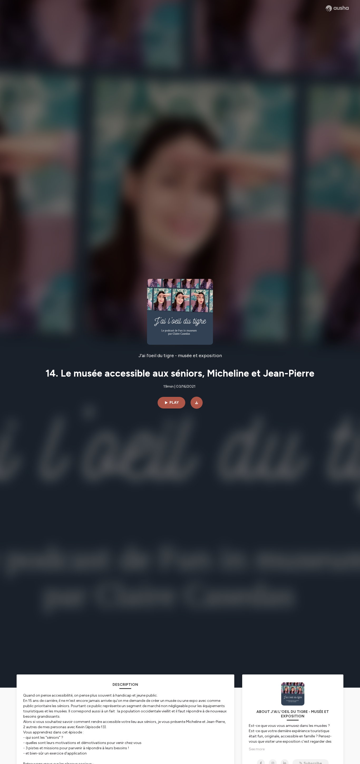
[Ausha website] (337, 8)
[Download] (197, 403)
